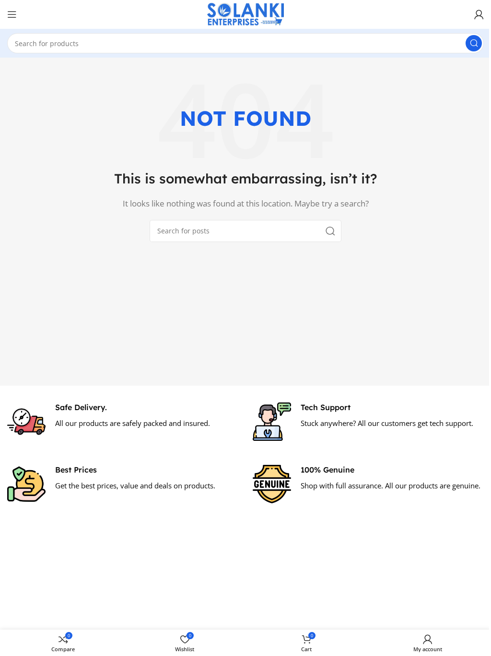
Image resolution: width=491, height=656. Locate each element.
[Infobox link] (122, 421)
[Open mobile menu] (12, 14)
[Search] (474, 43)
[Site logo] (245, 13)
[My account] (479, 14)
